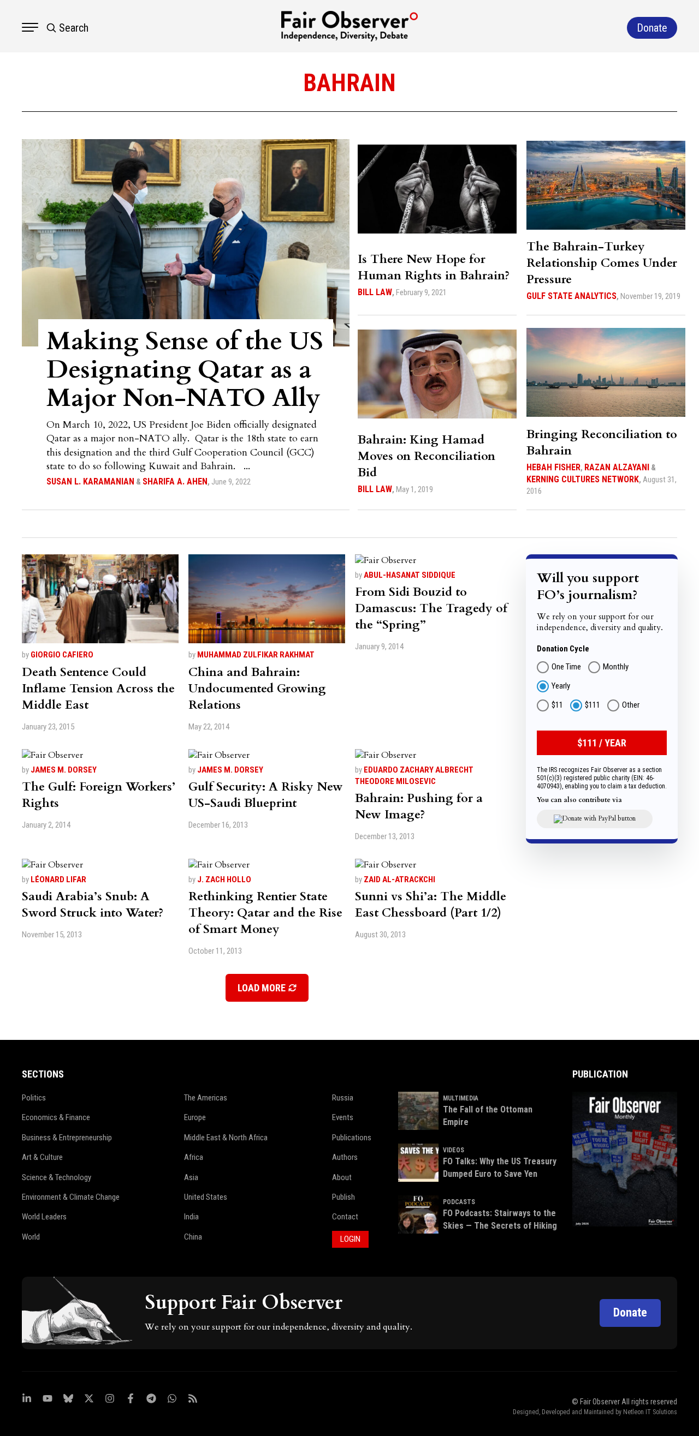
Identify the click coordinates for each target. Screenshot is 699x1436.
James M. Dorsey (64, 770)
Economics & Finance (56, 1117)
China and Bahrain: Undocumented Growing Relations (257, 688)
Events (342, 1117)
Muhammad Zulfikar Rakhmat (256, 655)
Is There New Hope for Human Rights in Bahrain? (434, 267)
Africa (193, 1157)
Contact (345, 1217)
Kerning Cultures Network (582, 479)
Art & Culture (42, 1157)
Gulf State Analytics (571, 296)
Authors (345, 1157)
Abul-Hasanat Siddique (409, 575)
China (193, 1237)
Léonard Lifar (58, 879)
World (31, 1237)
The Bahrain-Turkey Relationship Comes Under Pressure (601, 263)
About (342, 1177)
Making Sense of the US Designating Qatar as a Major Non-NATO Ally (184, 369)
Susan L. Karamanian (90, 481)
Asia (191, 1177)
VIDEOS (453, 1150)
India (191, 1217)
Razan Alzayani (616, 467)
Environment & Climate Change (71, 1197)
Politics (34, 1098)
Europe (195, 1117)
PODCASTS (459, 1202)
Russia (342, 1098)
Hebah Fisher (553, 467)
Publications (351, 1137)
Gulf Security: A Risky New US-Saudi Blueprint (265, 795)
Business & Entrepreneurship (67, 1137)
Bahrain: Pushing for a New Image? (419, 806)
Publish (343, 1197)
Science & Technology (56, 1177)
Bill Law (375, 292)
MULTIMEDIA (460, 1098)
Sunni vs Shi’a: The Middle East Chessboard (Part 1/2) (430, 904)
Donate (630, 1312)
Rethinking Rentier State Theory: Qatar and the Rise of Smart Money (265, 912)
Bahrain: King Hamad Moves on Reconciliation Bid (426, 456)
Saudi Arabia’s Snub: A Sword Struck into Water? (92, 904)
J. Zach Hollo (224, 879)
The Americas (205, 1098)
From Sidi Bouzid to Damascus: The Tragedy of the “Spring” (431, 608)
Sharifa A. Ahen (175, 481)
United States (205, 1197)
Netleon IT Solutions (650, 1412)
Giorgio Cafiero (62, 655)
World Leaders (44, 1217)
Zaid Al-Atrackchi (399, 879)
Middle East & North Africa (226, 1137)
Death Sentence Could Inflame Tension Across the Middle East (98, 688)
